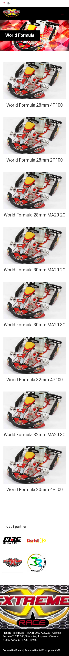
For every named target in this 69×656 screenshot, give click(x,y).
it (4, 3)
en (8, 3)
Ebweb (19, 650)
